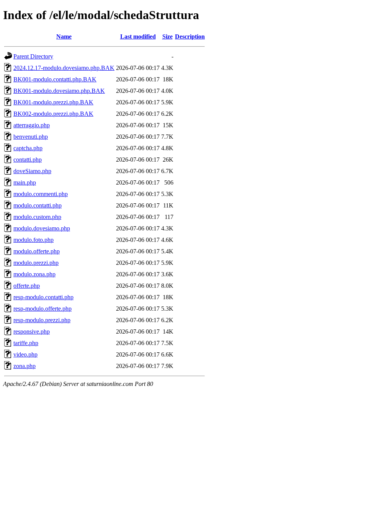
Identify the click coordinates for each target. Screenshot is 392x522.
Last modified (138, 36)
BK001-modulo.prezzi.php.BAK (53, 102)
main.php (24, 182)
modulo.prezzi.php (36, 262)
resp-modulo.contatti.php (43, 297)
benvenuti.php (30, 136)
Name (64, 36)
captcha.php (27, 148)
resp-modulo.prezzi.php (41, 320)
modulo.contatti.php (37, 205)
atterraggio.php (31, 125)
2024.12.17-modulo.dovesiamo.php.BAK (63, 68)
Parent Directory (33, 56)
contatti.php (27, 159)
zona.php (24, 366)
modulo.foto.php (33, 240)
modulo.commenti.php (40, 194)
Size (167, 36)
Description (190, 36)
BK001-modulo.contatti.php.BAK (54, 79)
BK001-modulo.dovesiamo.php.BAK (59, 91)
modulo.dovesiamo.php (41, 228)
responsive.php (31, 331)
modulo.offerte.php (36, 251)
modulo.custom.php (37, 217)
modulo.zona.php (34, 274)
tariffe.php (25, 343)
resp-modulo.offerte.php (42, 308)
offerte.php (26, 285)
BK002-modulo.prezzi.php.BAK (53, 113)
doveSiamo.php (32, 171)
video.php (25, 354)
